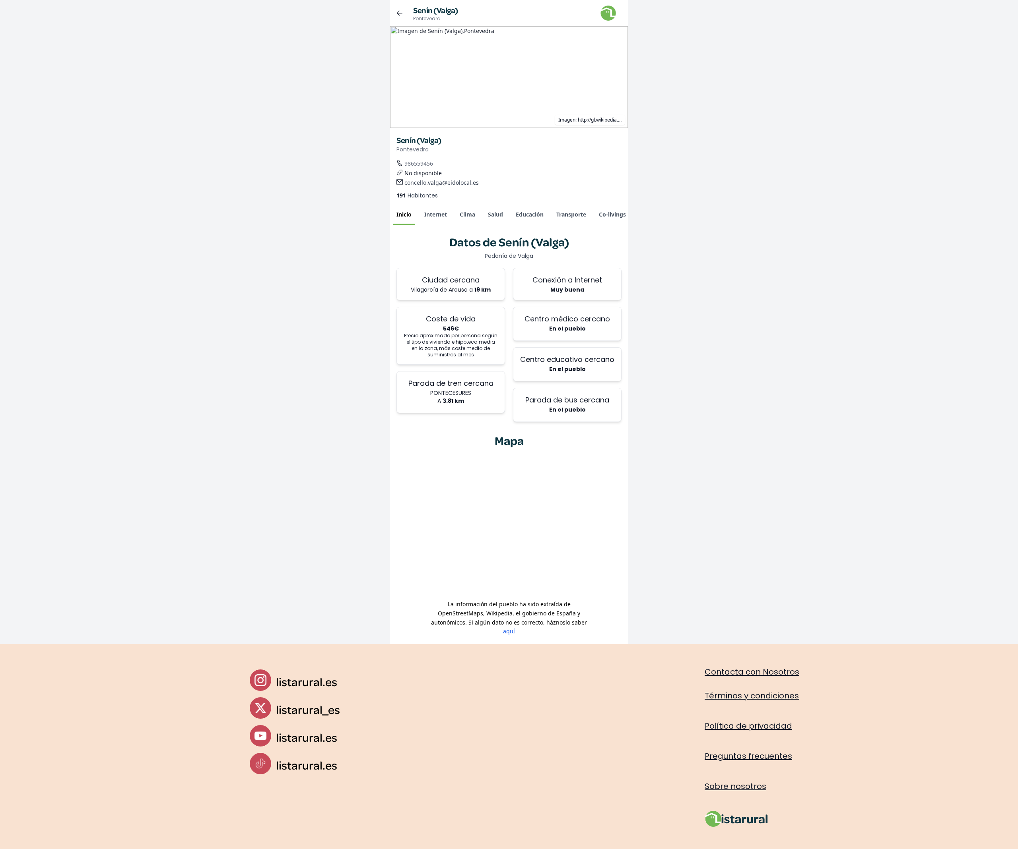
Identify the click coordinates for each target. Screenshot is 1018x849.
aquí (509, 631)
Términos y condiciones (752, 695)
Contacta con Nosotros (752, 671)
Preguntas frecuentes (748, 756)
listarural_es (308, 709)
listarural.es (306, 681)
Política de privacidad (748, 725)
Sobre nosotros (735, 786)
